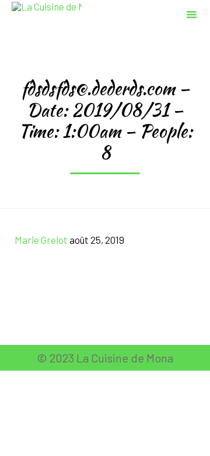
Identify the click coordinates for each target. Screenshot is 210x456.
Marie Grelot (41, 240)
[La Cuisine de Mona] (47, 13)
